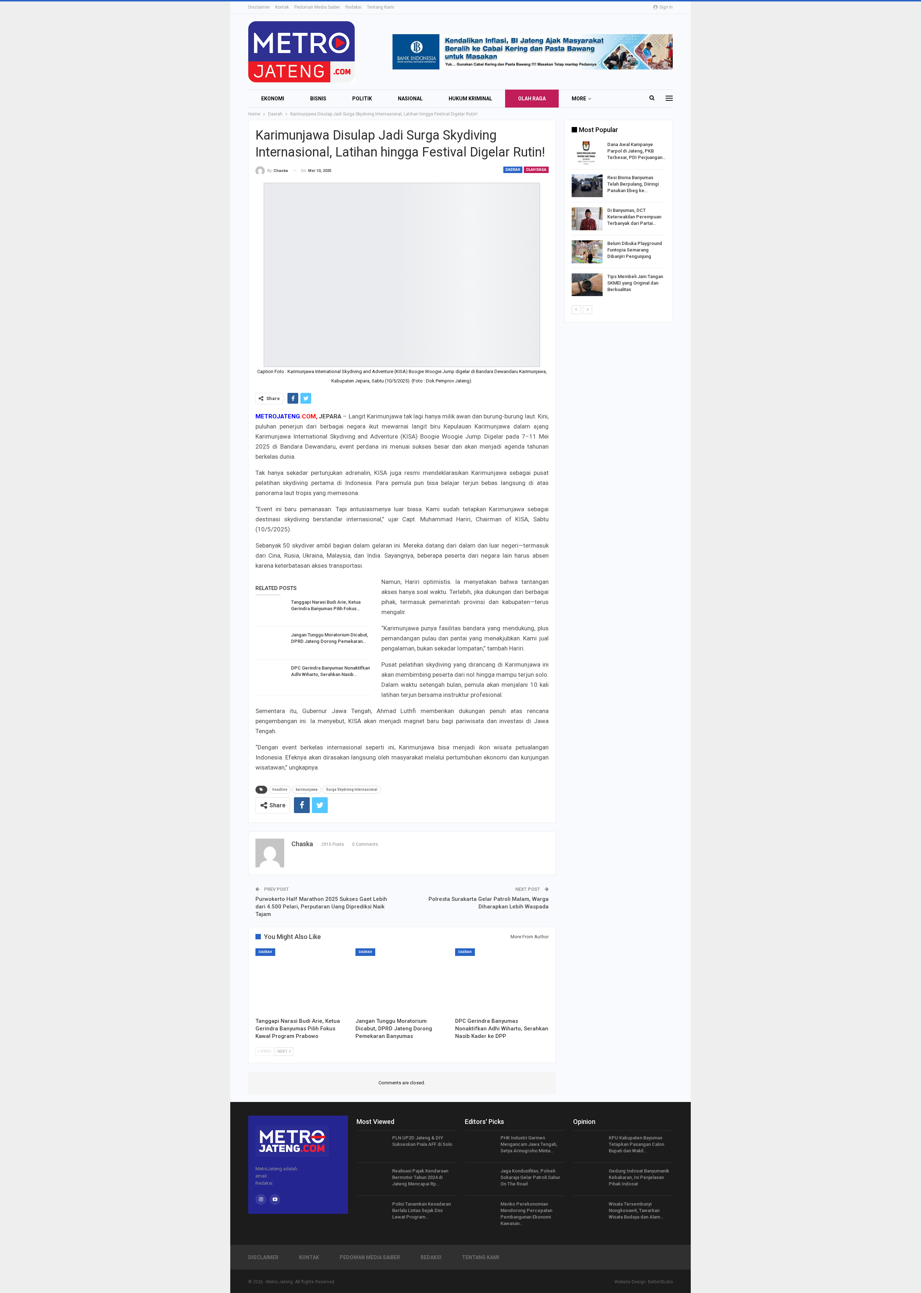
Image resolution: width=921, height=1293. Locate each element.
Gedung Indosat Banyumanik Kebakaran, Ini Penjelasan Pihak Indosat (639, 1177)
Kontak (282, 7)
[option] (619, 220)
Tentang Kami (380, 7)
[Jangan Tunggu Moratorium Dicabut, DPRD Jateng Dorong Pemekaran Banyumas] (270, 643)
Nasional (410, 98)
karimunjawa (307, 789)
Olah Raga (532, 98)
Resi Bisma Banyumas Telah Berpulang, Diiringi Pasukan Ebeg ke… (633, 184)
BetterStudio (660, 1281)
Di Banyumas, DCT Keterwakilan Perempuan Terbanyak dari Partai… (634, 217)
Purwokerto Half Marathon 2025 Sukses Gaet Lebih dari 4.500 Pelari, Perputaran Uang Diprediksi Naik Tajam (321, 906)
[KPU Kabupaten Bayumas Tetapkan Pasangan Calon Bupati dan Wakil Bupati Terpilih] (588, 1146)
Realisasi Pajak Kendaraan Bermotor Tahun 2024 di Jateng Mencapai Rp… (420, 1177)
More (579, 98)
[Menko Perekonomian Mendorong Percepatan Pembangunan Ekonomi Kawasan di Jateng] (480, 1212)
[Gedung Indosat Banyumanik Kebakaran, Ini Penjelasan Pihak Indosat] (588, 1179)
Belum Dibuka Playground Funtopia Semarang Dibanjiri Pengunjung (634, 250)
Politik (362, 98)
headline (279, 789)
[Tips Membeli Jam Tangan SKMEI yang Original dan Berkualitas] (587, 284)
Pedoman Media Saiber (317, 7)
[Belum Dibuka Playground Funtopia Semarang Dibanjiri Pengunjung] (587, 251)
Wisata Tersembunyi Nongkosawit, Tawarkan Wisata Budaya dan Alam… (636, 1210)
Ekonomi (272, 98)
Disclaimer (259, 7)
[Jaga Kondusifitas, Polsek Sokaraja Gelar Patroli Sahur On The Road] (480, 1179)
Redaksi (353, 7)
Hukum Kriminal (470, 98)
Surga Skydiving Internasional (351, 789)
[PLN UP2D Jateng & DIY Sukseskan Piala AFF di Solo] (372, 1146)
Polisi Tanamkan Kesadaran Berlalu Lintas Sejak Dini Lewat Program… (421, 1210)
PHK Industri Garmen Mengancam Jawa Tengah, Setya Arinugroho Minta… (528, 1144)
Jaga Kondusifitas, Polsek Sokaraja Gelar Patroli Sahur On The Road (530, 1177)
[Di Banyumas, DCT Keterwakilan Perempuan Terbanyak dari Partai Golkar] (587, 218)
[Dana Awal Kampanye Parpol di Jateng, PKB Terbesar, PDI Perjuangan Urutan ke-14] (587, 152)
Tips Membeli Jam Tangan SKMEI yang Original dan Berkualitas (635, 283)
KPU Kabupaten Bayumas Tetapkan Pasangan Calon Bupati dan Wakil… (636, 1144)
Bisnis (318, 98)
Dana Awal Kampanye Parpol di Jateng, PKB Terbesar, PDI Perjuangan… (636, 151)
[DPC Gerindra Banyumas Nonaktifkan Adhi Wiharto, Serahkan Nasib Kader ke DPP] (270, 676)
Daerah (512, 170)
